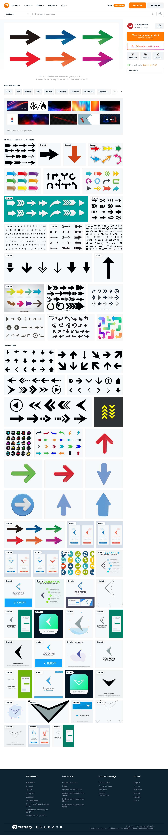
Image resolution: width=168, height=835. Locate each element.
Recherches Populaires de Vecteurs (73, 794)
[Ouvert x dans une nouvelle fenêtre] (57, 827)
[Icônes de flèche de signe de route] (61, 181)
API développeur (33, 800)
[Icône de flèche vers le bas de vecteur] (74, 154)
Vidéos (39, 5)
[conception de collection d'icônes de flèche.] (105, 298)
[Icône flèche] (49, 154)
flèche (8, 92)
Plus (63, 5)
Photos (27, 5)
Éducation (30, 797)
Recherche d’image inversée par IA (37, 805)
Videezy (29, 789)
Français (137, 797)
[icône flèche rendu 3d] (104, 443)
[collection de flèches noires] (106, 209)
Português (138, 789)
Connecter (155, 5)
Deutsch (137, 793)
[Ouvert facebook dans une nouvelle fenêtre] (37, 827)
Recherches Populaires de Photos (73, 800)
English (137, 782)
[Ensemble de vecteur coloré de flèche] (24, 298)
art (18, 92)
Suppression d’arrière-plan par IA (37, 811)
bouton (49, 92)
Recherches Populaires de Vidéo (73, 805)
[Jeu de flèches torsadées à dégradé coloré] (110, 327)
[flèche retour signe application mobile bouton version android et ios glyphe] (48, 624)
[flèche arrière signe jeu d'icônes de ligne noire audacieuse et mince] (109, 593)
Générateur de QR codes (36, 815)
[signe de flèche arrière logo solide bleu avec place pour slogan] (48, 654)
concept (75, 92)
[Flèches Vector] (66, 237)
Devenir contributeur (104, 794)
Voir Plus (110, 119)
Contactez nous (105, 786)
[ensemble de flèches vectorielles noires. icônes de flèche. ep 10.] (29, 361)
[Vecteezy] (6, 5)
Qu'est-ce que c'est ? (150, 65)
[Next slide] (119, 92)
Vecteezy (29, 786)
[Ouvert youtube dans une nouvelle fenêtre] (61, 827)
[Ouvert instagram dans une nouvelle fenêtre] (41, 827)
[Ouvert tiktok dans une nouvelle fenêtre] (53, 827)
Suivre (159, 27)
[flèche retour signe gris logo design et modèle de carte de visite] (18, 624)
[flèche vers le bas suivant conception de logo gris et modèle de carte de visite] (18, 684)
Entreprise (30, 793)
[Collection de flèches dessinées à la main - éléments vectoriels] (66, 298)
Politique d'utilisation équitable (142, 828)
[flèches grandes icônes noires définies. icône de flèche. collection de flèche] (104, 237)
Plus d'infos (133, 71)
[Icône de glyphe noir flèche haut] (108, 267)
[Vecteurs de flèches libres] (105, 154)
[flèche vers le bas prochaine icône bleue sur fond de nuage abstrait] (15, 711)
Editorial (51, 5)
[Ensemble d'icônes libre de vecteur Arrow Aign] (24, 327)
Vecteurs (14, 5)
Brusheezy (30, 782)
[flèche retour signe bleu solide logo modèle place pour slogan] (48, 684)
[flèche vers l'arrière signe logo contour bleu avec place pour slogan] (18, 593)
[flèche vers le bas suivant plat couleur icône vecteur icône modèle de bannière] (48, 711)
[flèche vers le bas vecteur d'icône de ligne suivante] (15, 736)
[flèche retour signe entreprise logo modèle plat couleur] (109, 654)
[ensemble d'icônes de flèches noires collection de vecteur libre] (25, 237)
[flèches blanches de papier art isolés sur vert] (46, 209)
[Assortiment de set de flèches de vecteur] (20, 154)
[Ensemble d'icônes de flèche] (77, 563)
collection (61, 92)
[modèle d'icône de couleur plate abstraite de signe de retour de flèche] (79, 624)
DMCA (64, 786)
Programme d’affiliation (72, 789)
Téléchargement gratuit (145, 36)
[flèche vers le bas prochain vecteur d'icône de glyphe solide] (109, 684)
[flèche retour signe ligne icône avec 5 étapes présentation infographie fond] (109, 563)
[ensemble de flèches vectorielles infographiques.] (71, 327)
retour (28, 92)
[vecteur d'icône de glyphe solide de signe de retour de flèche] (18, 654)
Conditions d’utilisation (98, 828)
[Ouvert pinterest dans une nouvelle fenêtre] (49, 827)
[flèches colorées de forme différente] (102, 181)
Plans (110, 5)
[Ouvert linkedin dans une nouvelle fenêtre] (45, 827)
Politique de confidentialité (119, 828)
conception (104, 92)
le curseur (88, 92)
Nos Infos (103, 789)
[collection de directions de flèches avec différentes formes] (48, 267)
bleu (38, 92)
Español (137, 786)
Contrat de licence (69, 782)
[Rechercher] (153, 13)
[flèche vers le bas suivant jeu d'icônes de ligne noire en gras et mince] (109, 711)
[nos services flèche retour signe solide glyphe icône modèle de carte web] (79, 654)
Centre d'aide (104, 782)
